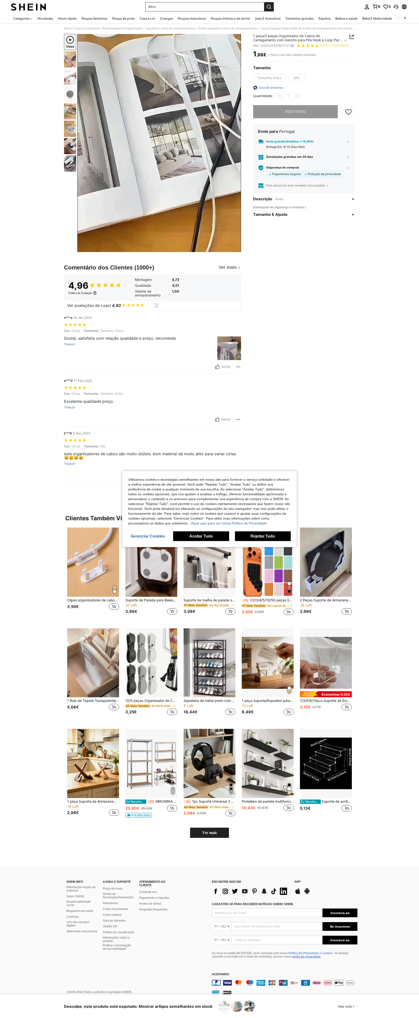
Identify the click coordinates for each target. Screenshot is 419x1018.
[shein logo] (28, 7)
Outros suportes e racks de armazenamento (227, 28)
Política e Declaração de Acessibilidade (117, 947)
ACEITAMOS (220, 974)
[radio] (269, 78)
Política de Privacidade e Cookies (310, 953)
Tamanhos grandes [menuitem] (299, 18)
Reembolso (110, 903)
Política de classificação (118, 932)
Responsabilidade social (78, 903)
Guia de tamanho (114, 920)
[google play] (307, 893)
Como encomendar (115, 909)
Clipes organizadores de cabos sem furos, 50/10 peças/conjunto (93, 600)
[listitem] (93, 574)
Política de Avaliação (80, 293)
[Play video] (159, 143)
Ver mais (209, 833)
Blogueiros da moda (79, 911)
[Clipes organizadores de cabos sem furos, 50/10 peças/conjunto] (93, 562)
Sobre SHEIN (75, 896)
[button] (396, 7)
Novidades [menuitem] (45, 18)
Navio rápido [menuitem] (67, 18)
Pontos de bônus (150, 903)
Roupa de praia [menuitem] (123, 18)
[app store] (297, 893)
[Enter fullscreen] (236, 248)
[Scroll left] (399, 18)
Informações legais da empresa (81, 888)
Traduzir (69, 344)
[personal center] (367, 7)
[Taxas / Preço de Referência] (268, 55)
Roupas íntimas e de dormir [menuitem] (230, 18)
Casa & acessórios (86, 28)
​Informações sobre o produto (116, 939)
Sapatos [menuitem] (324, 18)
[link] (376, 6)
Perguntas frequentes (153, 909)
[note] (326, 694)
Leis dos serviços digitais (77, 923)
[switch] (154, 305)
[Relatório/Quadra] (238, 367)
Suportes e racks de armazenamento (170, 28)
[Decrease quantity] (279, 96)
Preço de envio (113, 888)
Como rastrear (112, 915)
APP (297, 881)
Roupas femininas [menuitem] (94, 18)
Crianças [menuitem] (166, 18)
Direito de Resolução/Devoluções (118, 895)
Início (67, 28)
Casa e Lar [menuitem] (147, 18)
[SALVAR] (348, 111)
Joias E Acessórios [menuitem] (268, 18)
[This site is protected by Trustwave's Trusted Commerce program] (215, 992)
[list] (251, 891)
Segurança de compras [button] (282, 167)
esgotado (295, 111)
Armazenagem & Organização (122, 28)
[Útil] (217, 367)
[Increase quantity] (297, 96)
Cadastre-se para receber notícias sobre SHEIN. (253, 904)
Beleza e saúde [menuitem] (346, 18)
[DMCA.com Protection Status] (227, 992)
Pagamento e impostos (154, 898)
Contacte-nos (148, 892)
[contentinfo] (284, 983)
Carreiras (72, 916)
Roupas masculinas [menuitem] (192, 18)
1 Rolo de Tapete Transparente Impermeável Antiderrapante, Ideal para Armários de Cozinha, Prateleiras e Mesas (93, 701)
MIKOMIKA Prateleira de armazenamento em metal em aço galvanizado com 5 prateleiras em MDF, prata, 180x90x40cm (151, 801)
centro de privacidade (306, 956)
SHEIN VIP (110, 926)
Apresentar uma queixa (81, 931)
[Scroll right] (405, 18)
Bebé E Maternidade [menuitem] (377, 18)
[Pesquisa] (269, 6)
